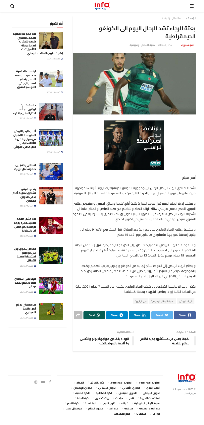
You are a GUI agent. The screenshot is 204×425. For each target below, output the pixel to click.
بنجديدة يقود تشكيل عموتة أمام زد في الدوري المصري (24, 194)
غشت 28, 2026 (54, 59)
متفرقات (141, 413)
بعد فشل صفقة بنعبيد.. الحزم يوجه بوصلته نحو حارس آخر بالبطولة (25, 224)
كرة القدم (73, 403)
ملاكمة (128, 408)
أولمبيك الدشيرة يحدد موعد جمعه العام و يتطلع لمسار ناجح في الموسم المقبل (25, 79)
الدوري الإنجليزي (83, 387)
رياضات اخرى (102, 398)
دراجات (119, 398)
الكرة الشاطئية (104, 392)
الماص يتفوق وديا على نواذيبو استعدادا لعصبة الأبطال (25, 254)
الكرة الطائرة (82, 392)
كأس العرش (97, 382)
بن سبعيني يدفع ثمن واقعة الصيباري (26, 308)
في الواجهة (140, 301)
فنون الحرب (109, 403)
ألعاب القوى (153, 387)
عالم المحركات (122, 413)
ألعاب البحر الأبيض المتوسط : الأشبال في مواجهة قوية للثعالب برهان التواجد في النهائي (24, 139)
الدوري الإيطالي (151, 392)
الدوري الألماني (131, 387)
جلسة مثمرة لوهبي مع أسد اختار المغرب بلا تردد (24, 109)
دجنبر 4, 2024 (165, 44)
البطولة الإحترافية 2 (121, 382)
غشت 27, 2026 (27, 236)
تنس (131, 398)
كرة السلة (83, 398)
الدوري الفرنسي (128, 392)
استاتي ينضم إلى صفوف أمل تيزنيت (25, 167)
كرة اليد (113, 408)
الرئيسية (192, 18)
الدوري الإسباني (107, 387)
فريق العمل (190, 393)
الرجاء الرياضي (185, 301)
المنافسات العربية (150, 398)
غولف (124, 403)
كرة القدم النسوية (149, 408)
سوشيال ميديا (74, 408)
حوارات (156, 413)
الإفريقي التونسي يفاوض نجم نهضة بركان (25, 282)
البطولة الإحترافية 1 (149, 382)
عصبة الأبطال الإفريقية (173, 18)
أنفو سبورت (187, 44)
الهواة (80, 382)
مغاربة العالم (95, 408)
